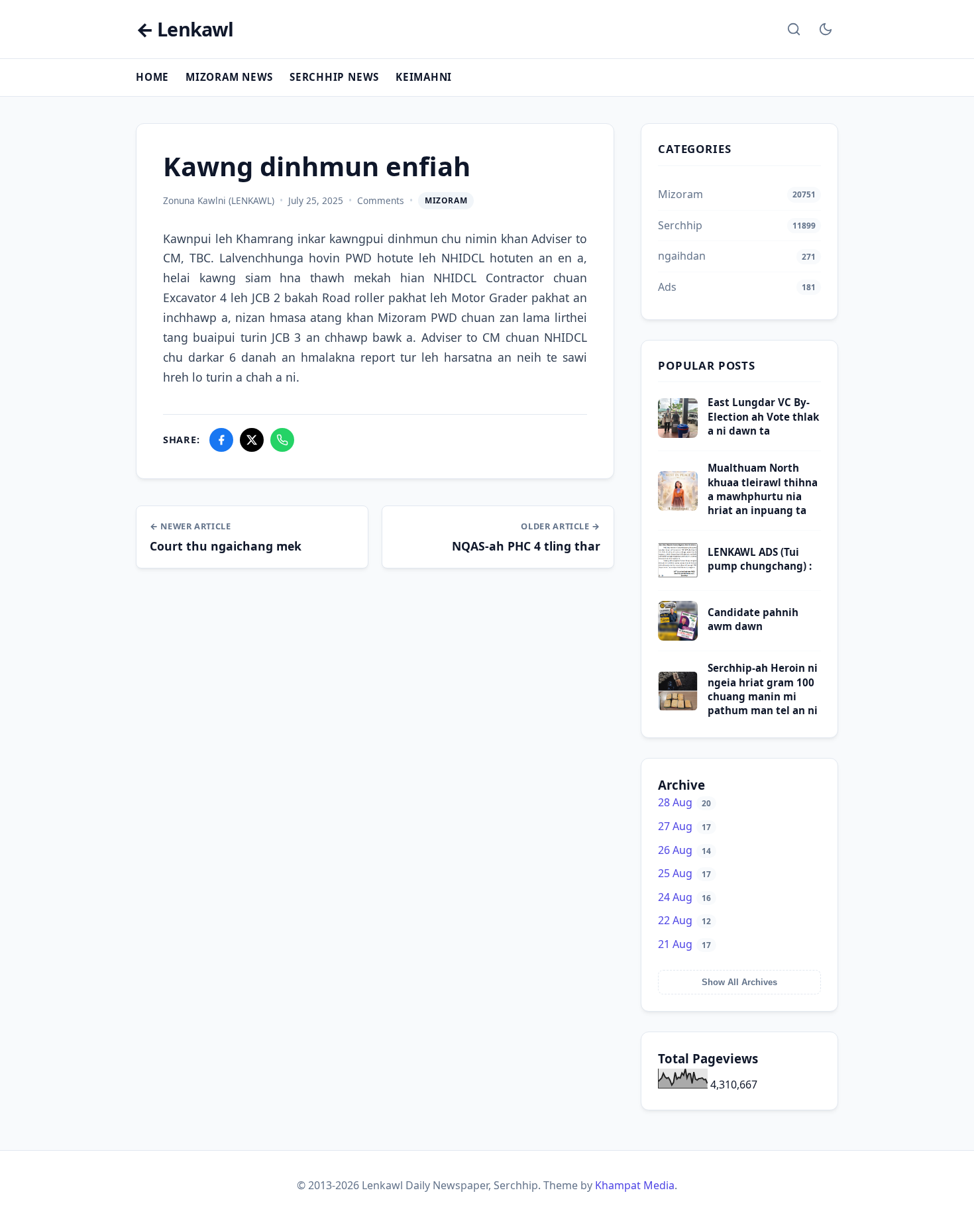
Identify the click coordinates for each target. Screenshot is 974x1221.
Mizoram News (229, 76)
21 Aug (684, 944)
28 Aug (684, 802)
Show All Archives (739, 982)
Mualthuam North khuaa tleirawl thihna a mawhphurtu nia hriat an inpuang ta (763, 489)
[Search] (793, 29)
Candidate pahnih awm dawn (753, 619)
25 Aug (684, 873)
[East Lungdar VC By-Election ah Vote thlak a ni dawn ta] (678, 434)
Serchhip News (334, 76)
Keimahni (424, 76)
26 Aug (684, 850)
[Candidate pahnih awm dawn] (678, 636)
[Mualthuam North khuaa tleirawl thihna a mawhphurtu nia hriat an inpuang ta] (678, 507)
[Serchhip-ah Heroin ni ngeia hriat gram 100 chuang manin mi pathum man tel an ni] (678, 707)
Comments (380, 200)
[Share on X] (252, 440)
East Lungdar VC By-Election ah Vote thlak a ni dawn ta (763, 416)
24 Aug (684, 897)
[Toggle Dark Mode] (825, 29)
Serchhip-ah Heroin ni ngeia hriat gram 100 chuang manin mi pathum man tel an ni (763, 689)
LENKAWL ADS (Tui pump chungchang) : (760, 558)
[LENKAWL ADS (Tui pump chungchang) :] (678, 576)
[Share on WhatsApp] (282, 440)
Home (152, 76)
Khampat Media (635, 1185)
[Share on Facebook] (221, 440)
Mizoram (446, 200)
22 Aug (684, 920)
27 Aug (684, 826)
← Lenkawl (184, 29)
